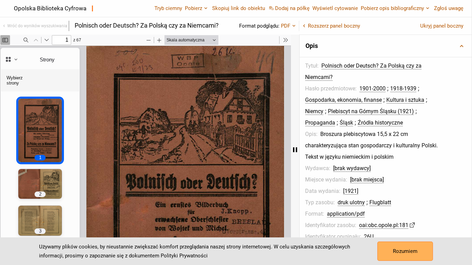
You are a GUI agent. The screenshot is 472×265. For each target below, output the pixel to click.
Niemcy (314, 111)
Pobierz (193, 8)
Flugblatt (380, 202)
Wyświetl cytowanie (335, 8)
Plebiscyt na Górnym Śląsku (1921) (371, 111)
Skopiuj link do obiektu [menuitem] (238, 8)
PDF (285, 26)
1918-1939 (403, 88)
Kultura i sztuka (405, 100)
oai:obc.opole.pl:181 (383, 225)
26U (369, 236)
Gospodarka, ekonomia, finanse (343, 100)
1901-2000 (372, 88)
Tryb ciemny (168, 8)
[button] (386, 46)
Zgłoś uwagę (448, 8)
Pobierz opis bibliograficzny (392, 8)
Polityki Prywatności (184, 256)
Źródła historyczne (380, 122)
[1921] (350, 191)
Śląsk (346, 122)
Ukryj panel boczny (441, 26)
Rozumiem (405, 251)
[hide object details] (295, 150)
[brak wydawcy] (352, 168)
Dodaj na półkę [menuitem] (292, 8)
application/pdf (346, 213)
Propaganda (320, 122)
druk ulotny (351, 202)
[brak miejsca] (367, 179)
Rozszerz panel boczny (334, 26)
